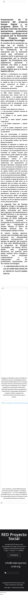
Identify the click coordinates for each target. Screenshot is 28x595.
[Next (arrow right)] (2, 594)
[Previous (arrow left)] (0, 594)
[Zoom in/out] (5, 592)
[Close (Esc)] (0, 592)
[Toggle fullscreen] (3, 592)
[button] (14, 555)
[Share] (2, 592)
